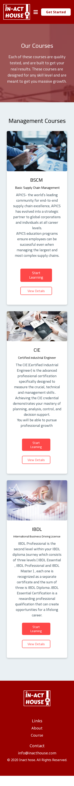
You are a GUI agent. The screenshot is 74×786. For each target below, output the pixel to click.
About (37, 728)
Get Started (56, 12)
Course (37, 735)
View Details (36, 291)
